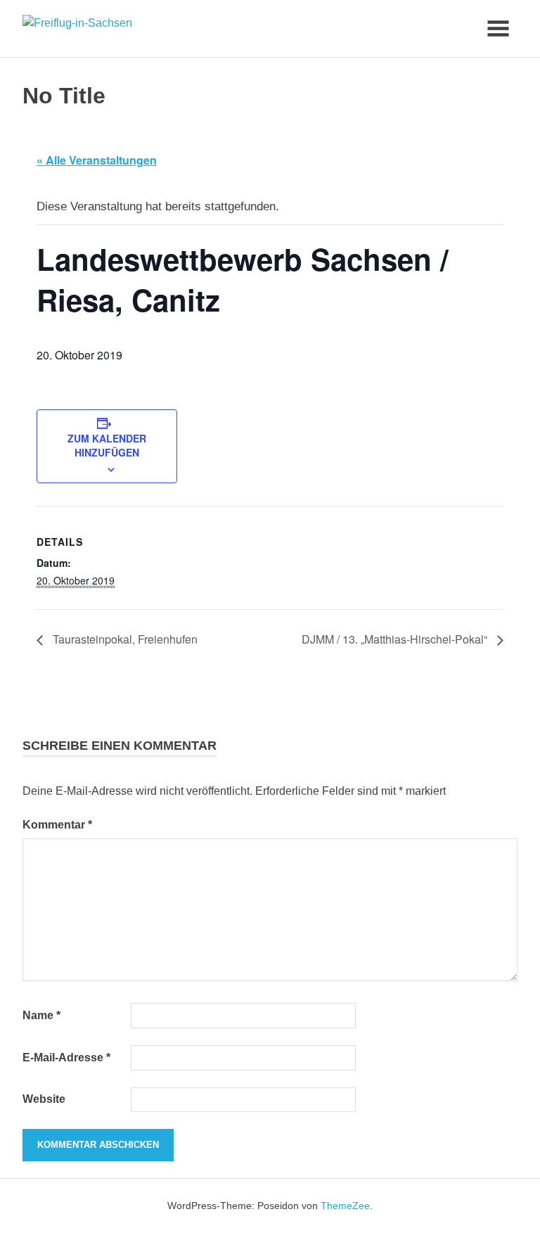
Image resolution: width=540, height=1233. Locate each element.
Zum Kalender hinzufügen (107, 445)
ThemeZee (345, 1205)
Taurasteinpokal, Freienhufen (124, 639)
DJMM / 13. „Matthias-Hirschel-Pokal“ (396, 639)
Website (43, 1099)
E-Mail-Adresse (66, 1057)
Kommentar (57, 825)
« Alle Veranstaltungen (97, 160)
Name (41, 1015)
